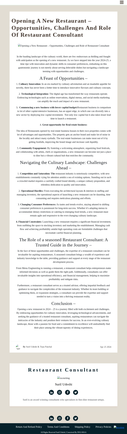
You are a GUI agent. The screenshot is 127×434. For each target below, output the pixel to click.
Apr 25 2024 (105, 347)
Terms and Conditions (58, 427)
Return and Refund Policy (29, 427)
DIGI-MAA (81, 432)
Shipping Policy (82, 427)
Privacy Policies (103, 427)
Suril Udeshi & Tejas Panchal (39, 347)
